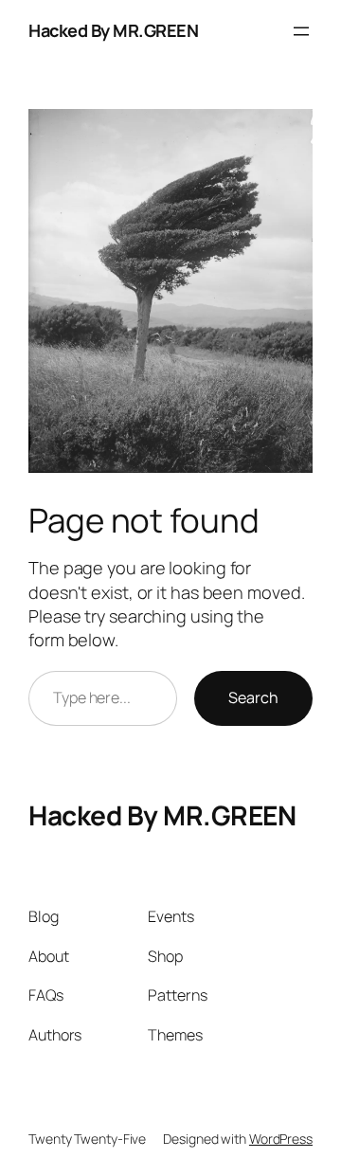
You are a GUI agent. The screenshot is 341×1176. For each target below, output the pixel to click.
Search (253, 697)
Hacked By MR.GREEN (113, 30)
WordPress (281, 1139)
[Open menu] (301, 31)
